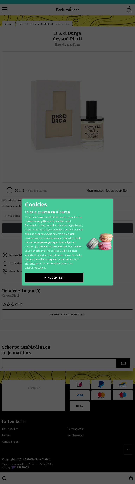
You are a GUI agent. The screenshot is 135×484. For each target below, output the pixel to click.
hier (33, 250)
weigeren (30, 263)
